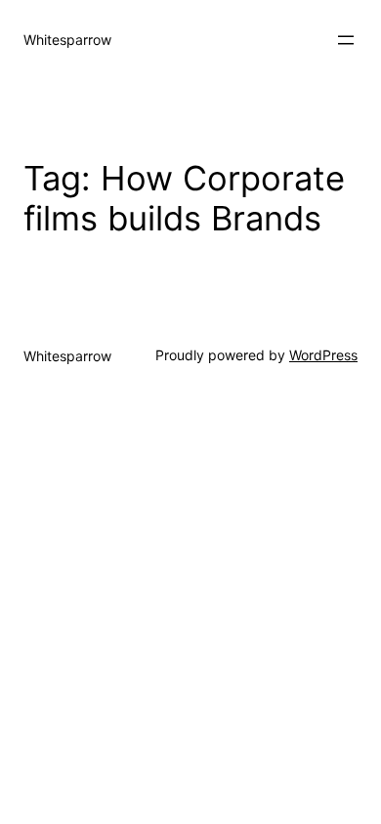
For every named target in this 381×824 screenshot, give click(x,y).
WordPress (323, 355)
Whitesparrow (67, 39)
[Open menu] (346, 40)
